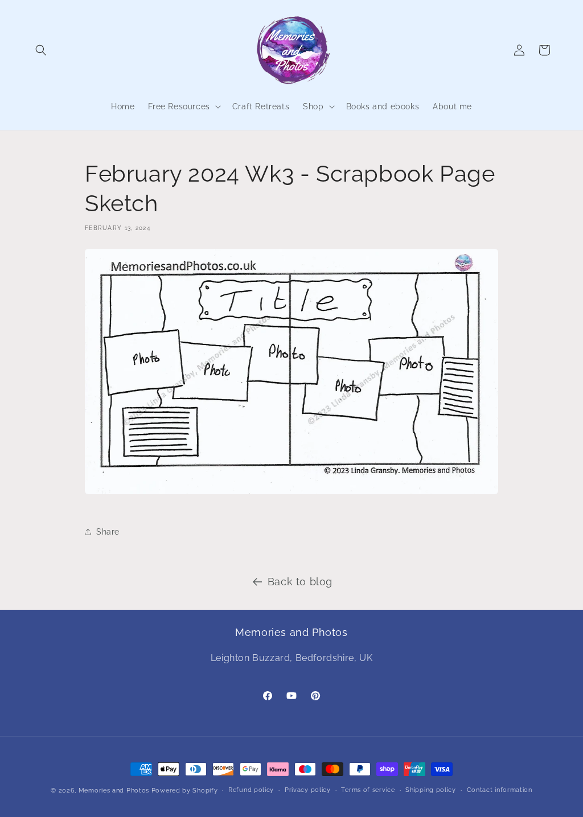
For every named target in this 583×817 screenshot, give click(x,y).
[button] (41, 50)
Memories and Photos (114, 790)
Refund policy (251, 790)
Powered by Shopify (184, 790)
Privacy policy (308, 790)
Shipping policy (430, 790)
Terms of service (368, 790)
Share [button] (108, 531)
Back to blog (300, 582)
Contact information (499, 790)
